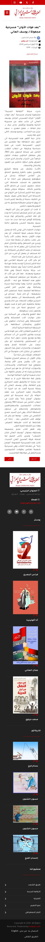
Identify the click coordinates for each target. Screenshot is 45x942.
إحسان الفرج (31, 858)
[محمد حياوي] (25, 695)
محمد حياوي (32, 719)
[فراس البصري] (25, 550)
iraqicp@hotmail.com (30, 503)
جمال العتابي (31, 670)
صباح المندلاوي (32, 54)
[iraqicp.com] (25, 12)
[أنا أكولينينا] (25, 598)
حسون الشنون (30, 799)
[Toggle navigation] (7, 12)
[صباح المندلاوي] (38, 38)
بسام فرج (33, 766)
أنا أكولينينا (32, 620)
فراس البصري (30, 575)
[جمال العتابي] (25, 645)
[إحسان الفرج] (25, 844)
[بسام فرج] (25, 751)
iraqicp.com (34, 927)
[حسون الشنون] (25, 783)
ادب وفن (24, 41)
